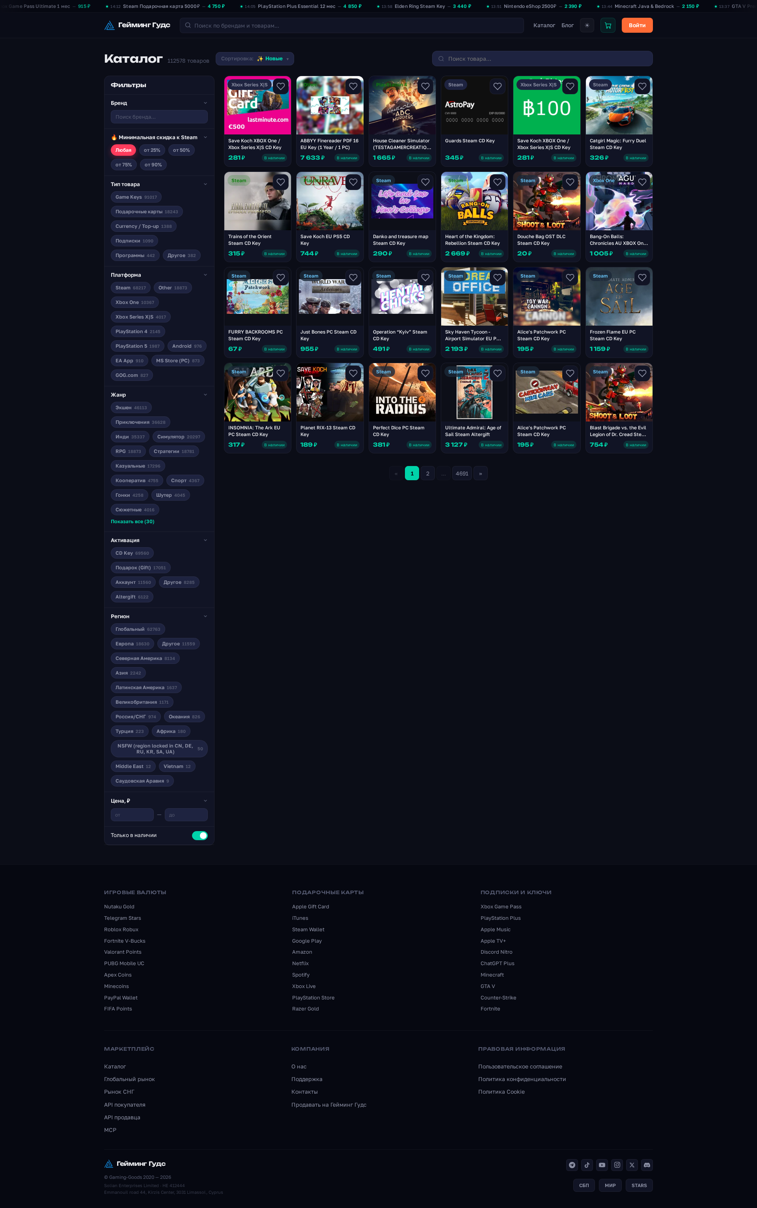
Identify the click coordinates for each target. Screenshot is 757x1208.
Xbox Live (304, 986)
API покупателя (124, 1104)
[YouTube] (602, 1165)
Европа (132, 644)
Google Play (307, 941)
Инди (130, 437)
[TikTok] (587, 1165)
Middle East (133, 766)
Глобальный (138, 629)
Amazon (302, 952)
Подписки (134, 241)
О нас (299, 1066)
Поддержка (307, 1079)
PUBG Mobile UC (124, 963)
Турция (130, 731)
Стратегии (174, 451)
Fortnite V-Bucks (124, 941)
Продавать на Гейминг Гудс (329, 1104)
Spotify (301, 974)
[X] (632, 1165)
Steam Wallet (308, 929)
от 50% (181, 150)
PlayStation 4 (138, 331)
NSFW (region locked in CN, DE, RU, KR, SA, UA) (160, 749)
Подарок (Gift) (141, 567)
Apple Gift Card (310, 906)
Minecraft (492, 974)
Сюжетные (135, 510)
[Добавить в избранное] (281, 86)
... (443, 473)
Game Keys (136, 197)
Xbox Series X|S (141, 317)
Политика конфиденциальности (522, 1079)
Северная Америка (145, 658)
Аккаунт (133, 582)
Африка (171, 731)
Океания (184, 717)
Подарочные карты (147, 211)
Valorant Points (123, 952)
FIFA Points (118, 1008)
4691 (462, 473)
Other (172, 288)
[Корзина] (607, 25)
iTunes (300, 918)
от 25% (152, 150)
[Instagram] (617, 1165)
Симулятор (178, 437)
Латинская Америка (146, 687)
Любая (123, 150)
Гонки (130, 495)
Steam (131, 288)
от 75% (124, 165)
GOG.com (132, 375)
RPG (128, 451)
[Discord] (647, 1165)
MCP (110, 1129)
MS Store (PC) (178, 361)
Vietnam (177, 766)
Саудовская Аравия (142, 781)
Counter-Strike (498, 997)
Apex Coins (118, 974)
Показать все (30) (133, 521)
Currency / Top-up (144, 226)
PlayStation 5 (138, 346)
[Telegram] (572, 1165)
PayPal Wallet (121, 997)
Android (187, 346)
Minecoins (116, 986)
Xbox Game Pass (501, 906)
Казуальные (138, 466)
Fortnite (490, 1008)
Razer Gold (305, 1008)
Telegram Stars (122, 918)
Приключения (141, 422)
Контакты (304, 1091)
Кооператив (137, 480)
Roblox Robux (121, 929)
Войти (637, 25)
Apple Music (496, 929)
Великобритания (142, 702)
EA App (130, 361)
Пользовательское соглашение (520, 1066)
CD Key (132, 553)
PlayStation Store (313, 997)
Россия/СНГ (136, 717)
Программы (135, 255)
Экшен (131, 407)
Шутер (170, 495)
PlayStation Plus (501, 918)
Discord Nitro (497, 952)
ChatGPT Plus (498, 963)
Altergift (132, 597)
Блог (567, 25)
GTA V (488, 986)
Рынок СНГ (119, 1091)
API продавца (122, 1117)
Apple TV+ (493, 941)
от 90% (153, 165)
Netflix (300, 963)
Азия (128, 673)
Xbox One (135, 302)
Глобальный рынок (129, 1079)
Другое (182, 255)
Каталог (544, 25)
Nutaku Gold (119, 906)
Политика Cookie (501, 1091)
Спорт (185, 480)
